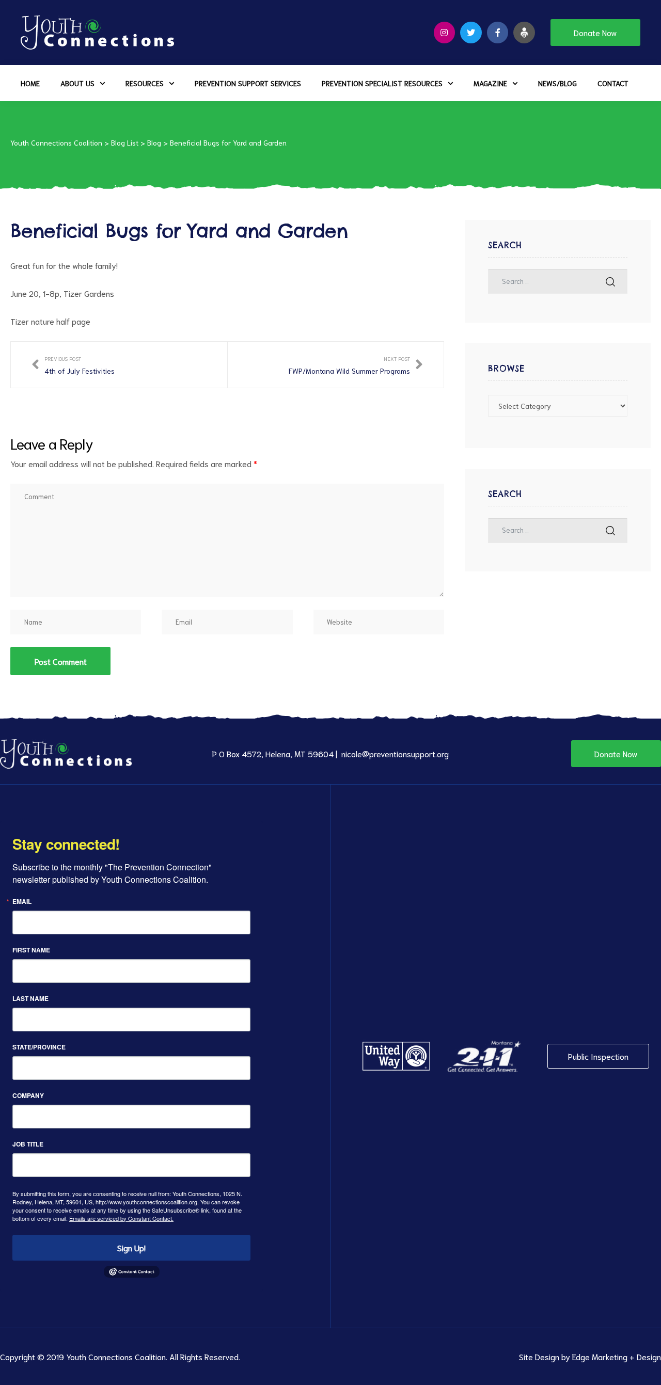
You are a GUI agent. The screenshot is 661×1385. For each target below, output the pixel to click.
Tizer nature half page (50, 320)
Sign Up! (131, 1247)
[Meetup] (524, 32)
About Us (77, 83)
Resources (144, 83)
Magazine (490, 83)
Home (30, 83)
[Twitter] (471, 32)
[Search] (610, 281)
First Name (31, 950)
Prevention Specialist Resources (382, 83)
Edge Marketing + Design (616, 1356)
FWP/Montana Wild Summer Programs (356, 364)
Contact (612, 83)
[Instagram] (444, 32)
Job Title (27, 1144)
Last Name (30, 998)
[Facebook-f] (498, 32)
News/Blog (557, 83)
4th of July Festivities (73, 364)
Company (28, 1095)
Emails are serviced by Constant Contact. (121, 1218)
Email (22, 901)
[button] (595, 32)
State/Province (39, 1047)
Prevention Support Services (248, 83)
